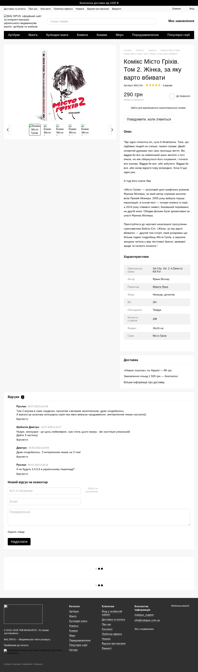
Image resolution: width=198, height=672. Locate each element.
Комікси (82, 35)
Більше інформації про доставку (144, 382)
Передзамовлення (145, 35)
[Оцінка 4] (49, 531)
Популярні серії (178, 35)
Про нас (33, 9)
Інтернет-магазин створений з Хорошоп (23, 664)
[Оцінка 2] (37, 531)
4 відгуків (167, 85)
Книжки (102, 35)
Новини (80, 9)
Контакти (46, 9)
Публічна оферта (63, 9)
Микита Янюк (160, 286)
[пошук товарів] (153, 21)
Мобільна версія (180, 606)
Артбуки (14, 35)
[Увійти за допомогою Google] (108, 490)
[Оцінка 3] (43, 531)
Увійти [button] (134, 108)
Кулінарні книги (57, 35)
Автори (73, 649)
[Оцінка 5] (56, 531)
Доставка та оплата (15, 9)
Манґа (33, 35)
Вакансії (116, 9)
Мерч (119, 35)
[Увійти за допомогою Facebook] (102, 490)
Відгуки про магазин (98, 9)
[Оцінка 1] (31, 531)
